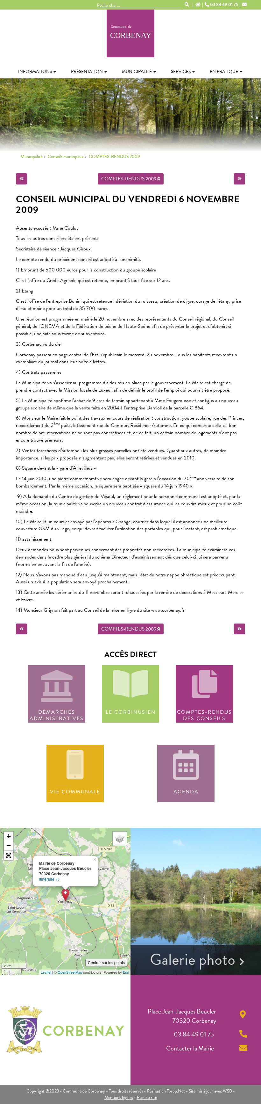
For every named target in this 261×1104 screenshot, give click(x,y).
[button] (8, 855)
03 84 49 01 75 (224, 5)
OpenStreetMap (70, 972)
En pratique (224, 71)
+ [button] (9, 836)
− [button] (9, 846)
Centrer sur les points (106, 962)
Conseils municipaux (65, 156)
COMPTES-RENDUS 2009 (114, 156)
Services (181, 71)
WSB (227, 1091)
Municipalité (137, 71)
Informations (35, 71)
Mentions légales (118, 1097)
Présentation (87, 71)
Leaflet (46, 972)
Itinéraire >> (49, 879)
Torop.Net (176, 1091)
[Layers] (120, 839)
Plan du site (147, 1097)
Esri (126, 972)
